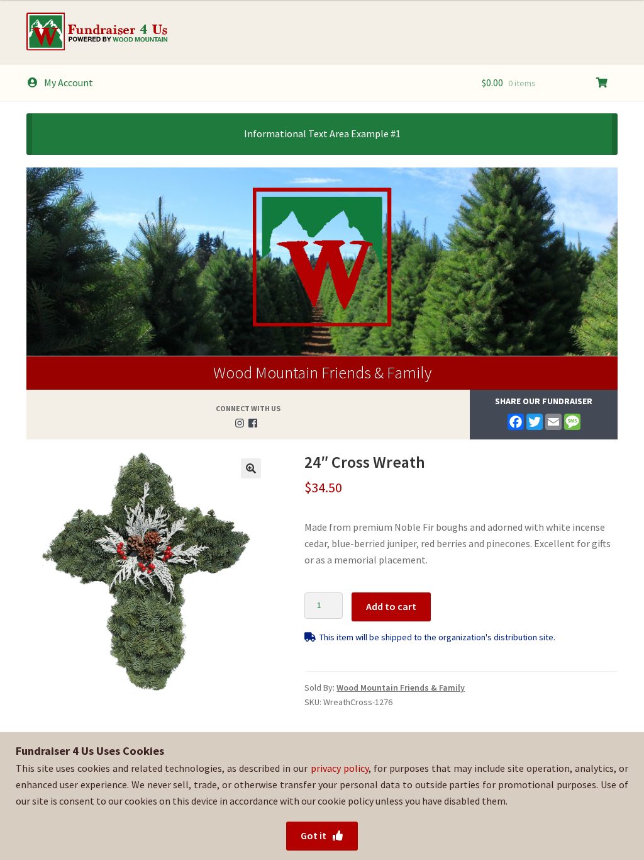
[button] (251, 468)
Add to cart (391, 606)
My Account (68, 82)
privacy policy (340, 768)
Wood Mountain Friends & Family (322, 372)
